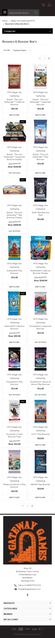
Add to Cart (14, 115)
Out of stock (14, 173)
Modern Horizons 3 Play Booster (14, 485)
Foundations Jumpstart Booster (40, 327)
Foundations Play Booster (14, 382)
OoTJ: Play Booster (40, 434)
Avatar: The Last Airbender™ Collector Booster (14, 102)
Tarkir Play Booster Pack (41, 213)
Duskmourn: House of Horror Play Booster (40, 382)
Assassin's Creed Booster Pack (14, 435)
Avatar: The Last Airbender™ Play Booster (40, 157)
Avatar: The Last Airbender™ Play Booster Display (14, 215)
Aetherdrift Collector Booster (14, 327)
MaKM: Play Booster (40, 484)
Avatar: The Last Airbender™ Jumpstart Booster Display (14, 157)
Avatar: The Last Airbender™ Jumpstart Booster (40, 102)
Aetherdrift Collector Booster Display (40, 271)
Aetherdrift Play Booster (14, 271)
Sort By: (7, 50)
